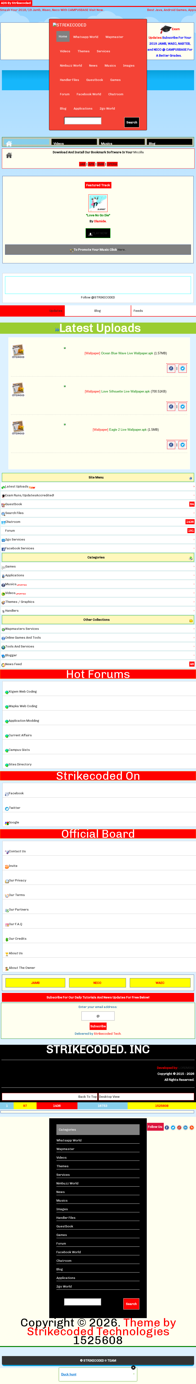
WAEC (160, 983)
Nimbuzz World (71, 65)
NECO (97, 983)
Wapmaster (114, 37)
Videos (65, 51)
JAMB (35, 983)
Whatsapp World (85, 37)
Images (129, 65)
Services (103, 51)
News (93, 65)
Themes (83, 51)
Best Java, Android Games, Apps (171, 10)
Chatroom (115, 94)
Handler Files (69, 80)
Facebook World (89, 94)
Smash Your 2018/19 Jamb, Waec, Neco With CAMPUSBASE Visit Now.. (52, 10)
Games (115, 80)
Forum (65, 94)
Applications (83, 108)
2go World (107, 108)
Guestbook (94, 80)
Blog (63, 108)
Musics (110, 65)
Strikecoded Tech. (107, 1033)
